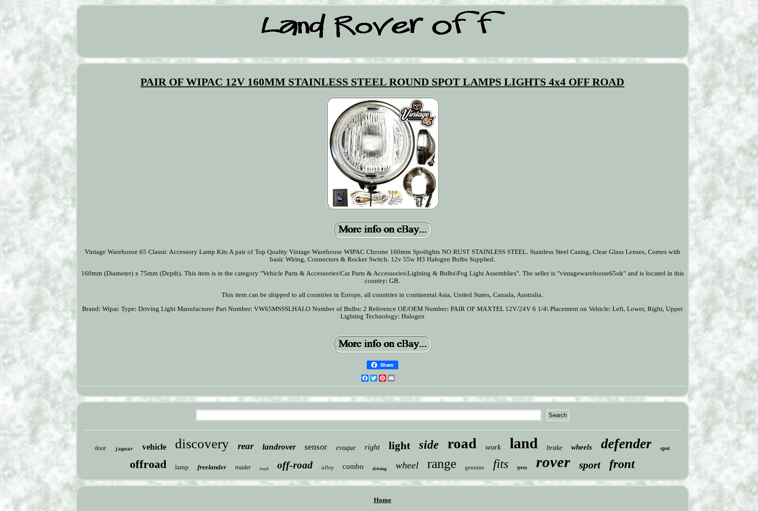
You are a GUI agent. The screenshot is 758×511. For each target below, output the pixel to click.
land (524, 443)
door (100, 448)
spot (665, 448)
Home (382, 500)
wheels (581, 447)
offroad (148, 464)
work (493, 447)
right (372, 447)
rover (553, 462)
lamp (182, 467)
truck (264, 468)
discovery (202, 443)
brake (554, 447)
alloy (328, 467)
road (461, 443)
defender (626, 443)
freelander (211, 467)
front (622, 464)
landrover (279, 446)
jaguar (124, 449)
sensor (315, 446)
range (441, 463)
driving (379, 468)
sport (590, 465)
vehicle (154, 446)
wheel (407, 465)
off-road (295, 465)
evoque (346, 447)
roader (243, 467)
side (429, 444)
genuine (474, 467)
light (399, 445)
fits (500, 464)
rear (246, 446)
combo (353, 466)
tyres (522, 468)
